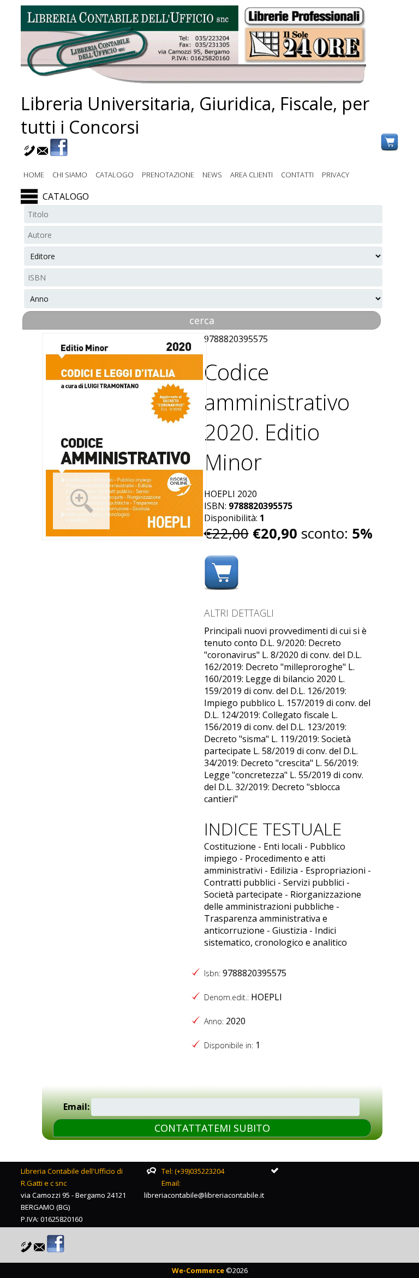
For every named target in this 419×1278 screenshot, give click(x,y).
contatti (297, 175)
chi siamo (69, 175)
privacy (335, 175)
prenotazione (168, 175)
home (33, 175)
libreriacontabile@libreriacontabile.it (204, 1195)
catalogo (114, 175)
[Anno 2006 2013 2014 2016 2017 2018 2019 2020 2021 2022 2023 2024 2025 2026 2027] (203, 298)
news (212, 175)
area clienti (251, 175)
